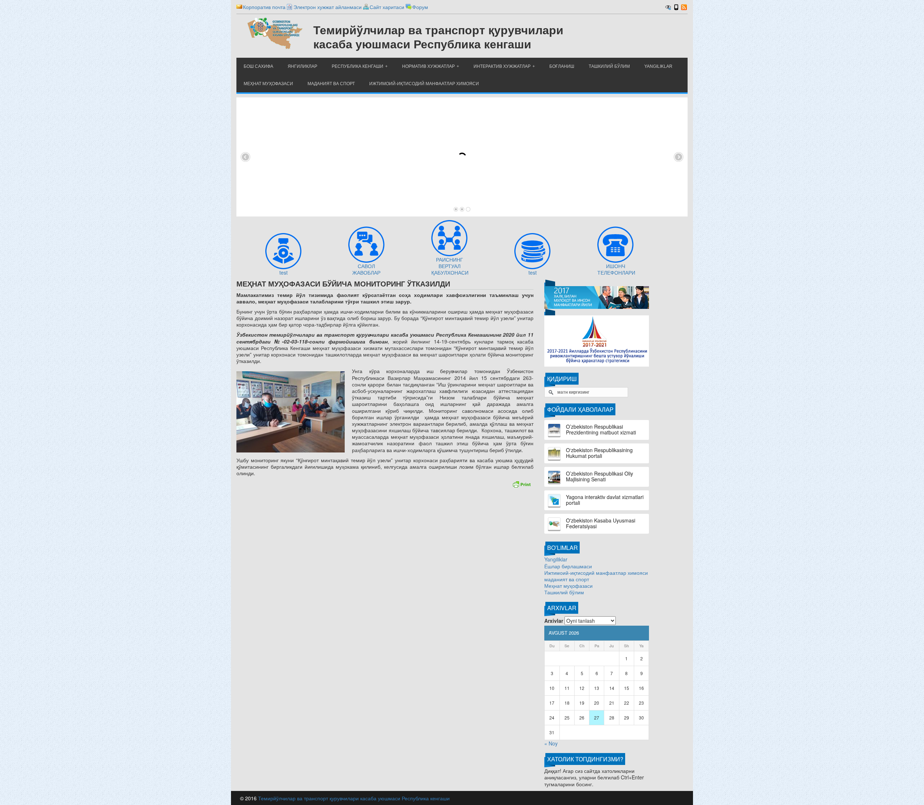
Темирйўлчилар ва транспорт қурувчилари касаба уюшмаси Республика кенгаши (354, 798)
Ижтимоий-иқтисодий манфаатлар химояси (596, 572)
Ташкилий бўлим (564, 592)
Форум (420, 6)
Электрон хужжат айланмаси (327, 6)
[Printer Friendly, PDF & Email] (521, 483)
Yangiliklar (555, 559)
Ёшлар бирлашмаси (568, 566)
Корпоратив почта (264, 6)
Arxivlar (553, 620)
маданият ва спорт (566, 579)
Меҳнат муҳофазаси (568, 585)
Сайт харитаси (387, 6)
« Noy (551, 743)
